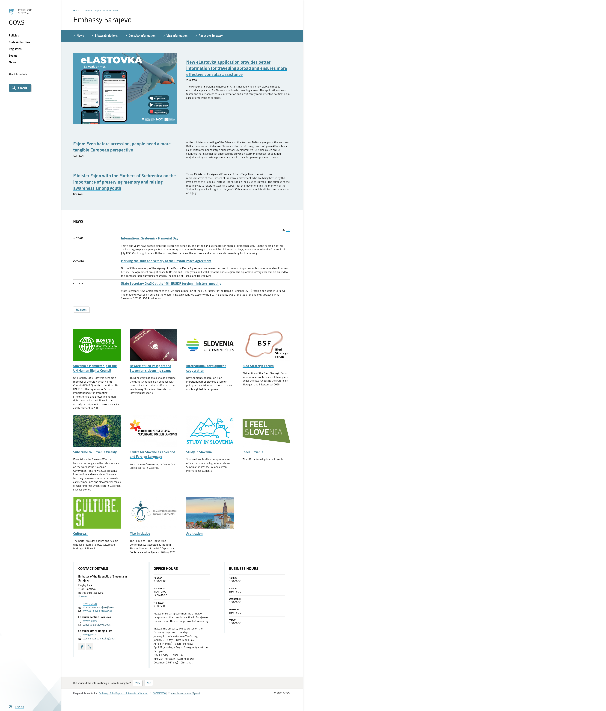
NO (149, 683)
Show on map (86, 596)
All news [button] (81, 309)
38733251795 (90, 621)
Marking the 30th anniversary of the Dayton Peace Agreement (166, 261)
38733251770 (90, 604)
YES (137, 683)
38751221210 (89, 635)
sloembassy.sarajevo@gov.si (99, 607)
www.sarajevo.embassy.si (97, 610)
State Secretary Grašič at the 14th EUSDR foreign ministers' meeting (171, 283)
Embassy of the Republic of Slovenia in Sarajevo (123, 693)
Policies (14, 35)
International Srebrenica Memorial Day (149, 238)
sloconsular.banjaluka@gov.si (99, 638)
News (12, 62)
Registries (15, 49)
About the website (18, 74)
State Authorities (19, 42)
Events (13, 56)
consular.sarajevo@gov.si (97, 624)
